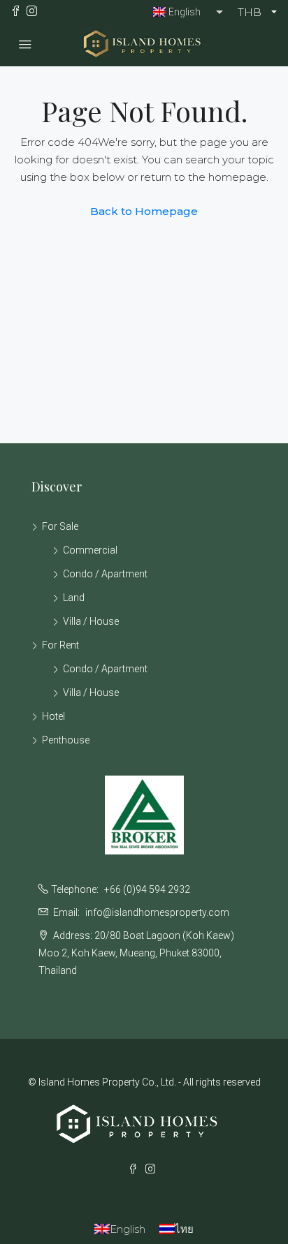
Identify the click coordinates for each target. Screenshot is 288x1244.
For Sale (60, 526)
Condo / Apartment (105, 573)
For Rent (60, 645)
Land (74, 597)
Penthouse (65, 740)
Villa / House (91, 621)
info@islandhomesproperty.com (157, 912)
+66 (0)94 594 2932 (147, 889)
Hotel (53, 716)
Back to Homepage (144, 211)
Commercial (90, 550)
